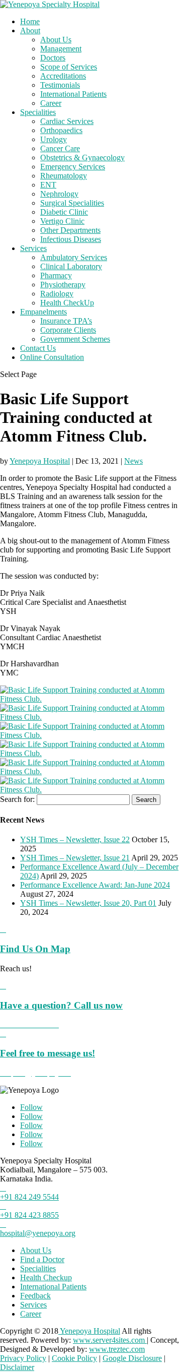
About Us (55, 39)
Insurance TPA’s (66, 321)
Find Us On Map (35, 949)
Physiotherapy (62, 284)
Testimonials (60, 85)
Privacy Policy (23, 1358)
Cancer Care (60, 148)
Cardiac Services (67, 121)
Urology (53, 139)
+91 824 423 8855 (29, 1215)
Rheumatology (63, 175)
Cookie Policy (74, 1358)
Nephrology (59, 194)
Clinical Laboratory (71, 266)
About (30, 30)
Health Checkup (46, 1277)
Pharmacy (56, 275)
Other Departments (70, 230)
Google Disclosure (132, 1358)
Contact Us (38, 348)
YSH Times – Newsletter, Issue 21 (75, 857)
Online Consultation (52, 357)
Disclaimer (17, 1367)
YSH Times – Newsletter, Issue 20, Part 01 (88, 903)
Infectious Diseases (70, 239)
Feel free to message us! (47, 1053)
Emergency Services (72, 166)
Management (60, 48)
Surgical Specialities (72, 203)
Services (33, 248)
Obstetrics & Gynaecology (82, 157)
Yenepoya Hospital (40, 461)
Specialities (38, 112)
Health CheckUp (67, 302)
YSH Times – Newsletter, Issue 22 (75, 839)
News (133, 461)
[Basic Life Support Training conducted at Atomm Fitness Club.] (90, 699)
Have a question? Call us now (61, 1005)
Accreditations (63, 76)
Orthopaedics (61, 130)
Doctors (52, 57)
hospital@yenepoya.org (37, 1233)
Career (50, 103)
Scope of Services (68, 67)
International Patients (73, 94)
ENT (48, 184)
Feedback (35, 1295)
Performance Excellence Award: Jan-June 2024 (95, 885)
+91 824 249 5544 (29, 1197)
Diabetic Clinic (64, 212)
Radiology (56, 293)
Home (30, 21)
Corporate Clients (68, 330)
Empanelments (43, 311)
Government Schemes (75, 339)
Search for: (17, 799)
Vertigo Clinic (62, 221)
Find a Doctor (42, 1259)
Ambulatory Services (73, 257)
